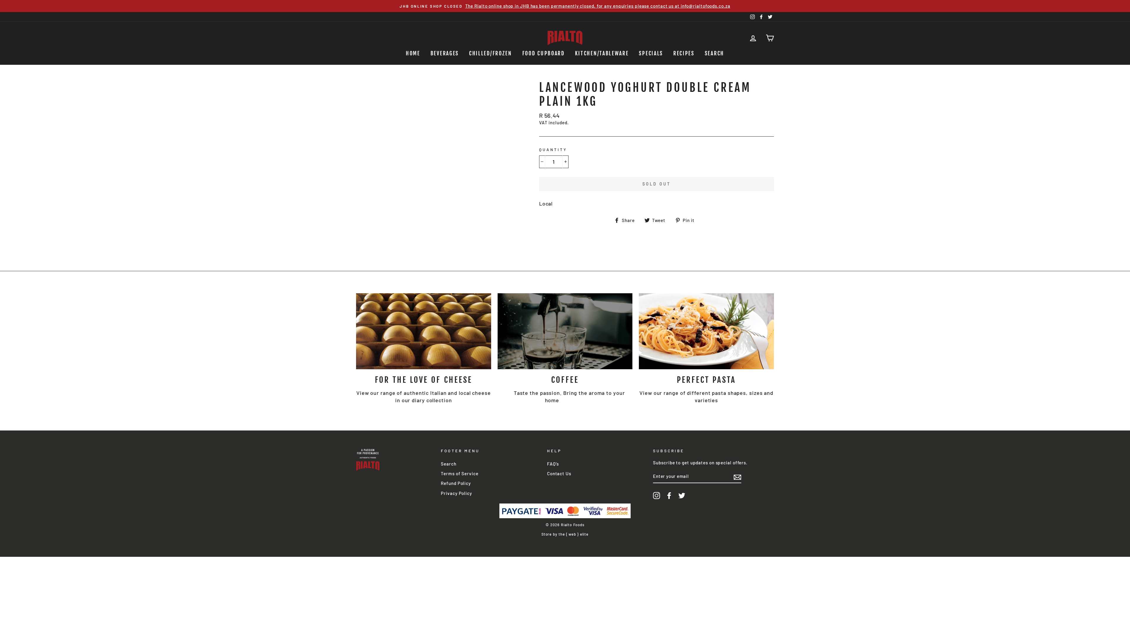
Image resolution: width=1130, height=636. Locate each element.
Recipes (683, 53)
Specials (651, 53)
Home (413, 53)
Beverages (445, 53)
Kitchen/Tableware (602, 53)
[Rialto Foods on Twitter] (681, 495)
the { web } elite (574, 534)
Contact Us (559, 473)
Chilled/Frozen (490, 53)
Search (714, 53)
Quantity (553, 149)
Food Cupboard (543, 53)
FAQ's (553, 463)
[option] (565, 6)
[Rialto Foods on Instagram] (656, 495)
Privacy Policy (456, 493)
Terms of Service (459, 473)
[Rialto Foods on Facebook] (669, 495)
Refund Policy (456, 483)
